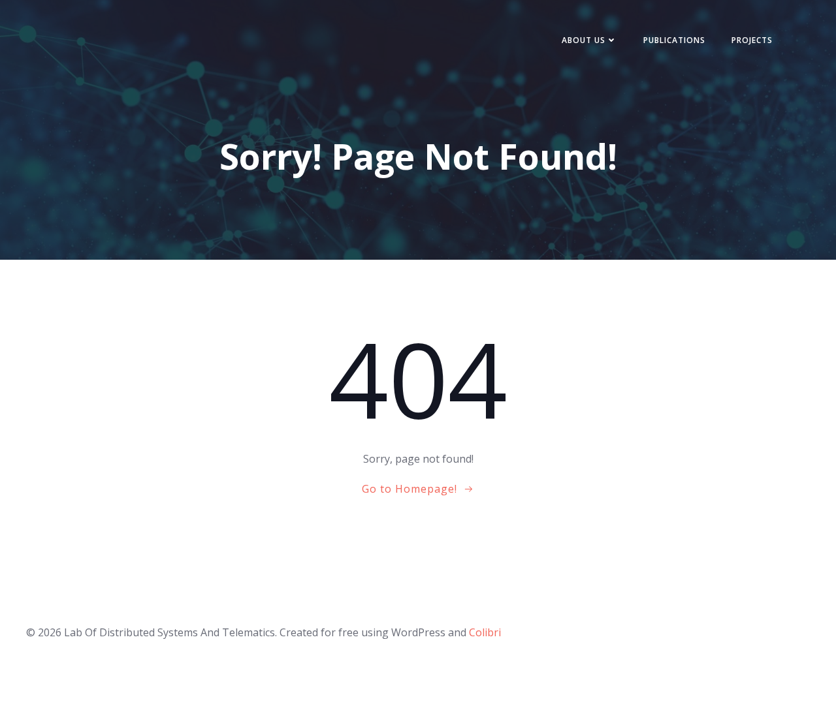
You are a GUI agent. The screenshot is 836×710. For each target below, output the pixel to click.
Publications (674, 40)
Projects (752, 40)
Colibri (485, 632)
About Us (583, 40)
